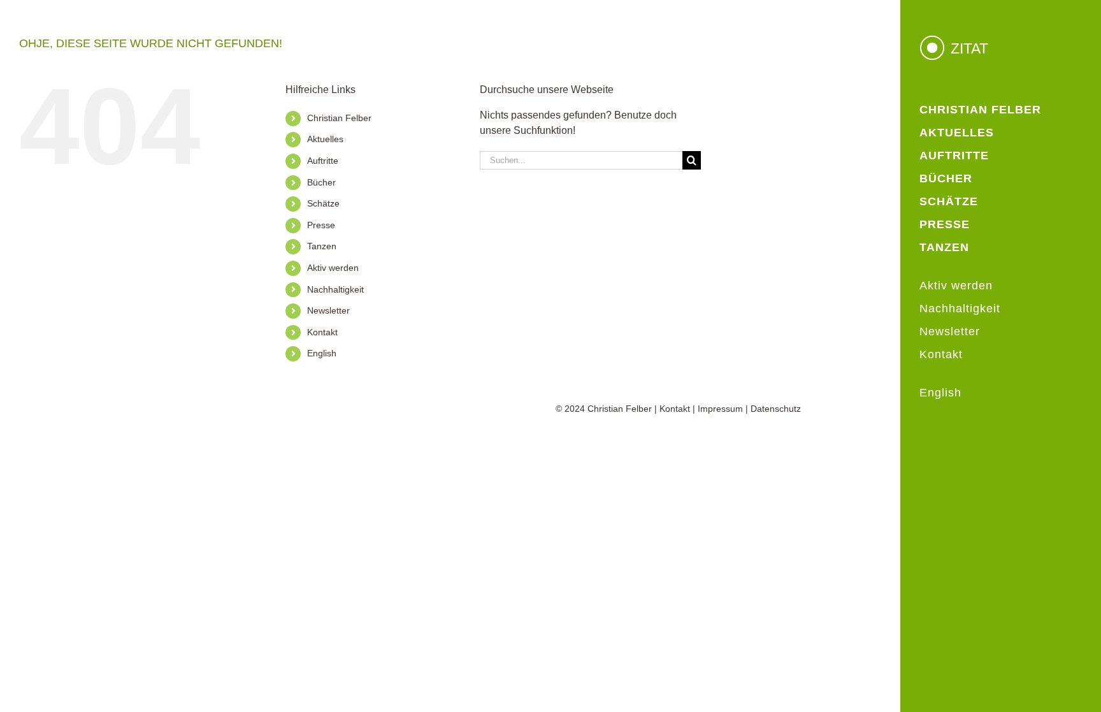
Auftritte (322, 161)
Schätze (323, 203)
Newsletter (328, 310)
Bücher (321, 182)
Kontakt (322, 332)
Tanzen (321, 246)
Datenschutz (776, 408)
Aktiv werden (333, 268)
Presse (321, 225)
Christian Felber (339, 118)
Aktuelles (325, 139)
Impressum (720, 408)
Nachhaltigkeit (335, 289)
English (321, 353)
